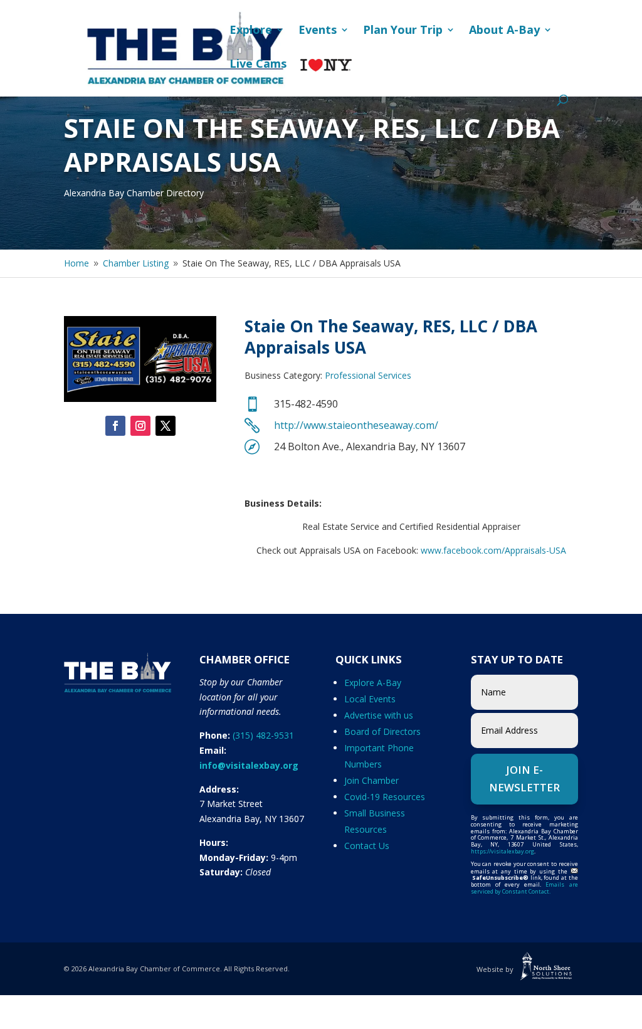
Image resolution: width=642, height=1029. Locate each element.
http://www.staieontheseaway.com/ (356, 425)
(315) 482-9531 (263, 735)
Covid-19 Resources (384, 797)
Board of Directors (382, 731)
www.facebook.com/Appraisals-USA (492, 550)
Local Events (370, 699)
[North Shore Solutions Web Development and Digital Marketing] (546, 969)
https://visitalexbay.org (502, 851)
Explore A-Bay (372, 683)
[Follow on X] (165, 426)
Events (317, 31)
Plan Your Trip (403, 31)
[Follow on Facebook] (115, 426)
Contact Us (366, 846)
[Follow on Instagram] (140, 426)
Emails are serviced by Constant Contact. (524, 887)
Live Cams (258, 65)
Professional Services (368, 375)
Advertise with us (378, 715)
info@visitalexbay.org (248, 765)
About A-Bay (504, 31)
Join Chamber (371, 780)
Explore (250, 31)
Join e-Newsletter (524, 779)
